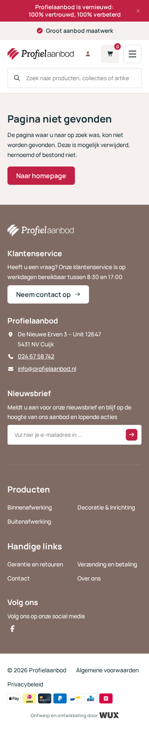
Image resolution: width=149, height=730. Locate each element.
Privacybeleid (25, 684)
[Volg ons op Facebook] (12, 629)
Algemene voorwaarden (107, 670)
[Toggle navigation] (132, 54)
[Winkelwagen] (110, 54)
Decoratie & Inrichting (106, 507)
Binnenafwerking (29, 507)
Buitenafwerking (29, 521)
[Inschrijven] (131, 435)
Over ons (89, 578)
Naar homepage (41, 175)
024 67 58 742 (36, 356)
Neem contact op (43, 294)
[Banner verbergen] (138, 11)
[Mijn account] (88, 54)
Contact (18, 578)
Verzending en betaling (107, 564)
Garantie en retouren (35, 564)
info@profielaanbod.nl (47, 368)
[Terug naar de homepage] (40, 54)
